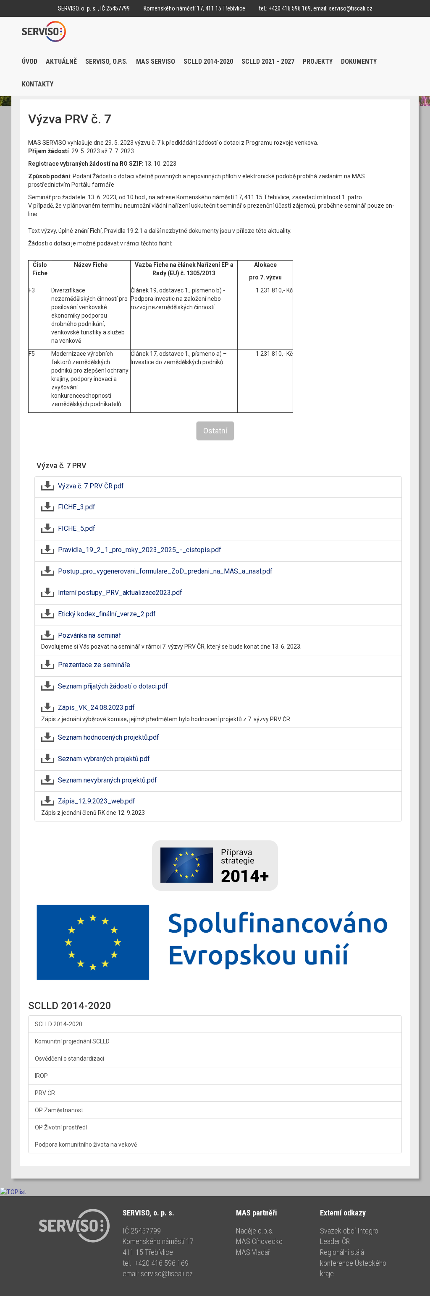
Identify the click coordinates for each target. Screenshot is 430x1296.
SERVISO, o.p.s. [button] (106, 61)
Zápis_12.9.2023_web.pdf (96, 801)
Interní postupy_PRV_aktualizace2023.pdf (120, 593)
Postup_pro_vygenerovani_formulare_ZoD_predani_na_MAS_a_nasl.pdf (165, 571)
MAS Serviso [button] (155, 61)
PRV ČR (45, 1093)
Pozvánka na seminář (89, 635)
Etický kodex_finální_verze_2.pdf (107, 614)
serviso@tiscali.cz (350, 8)
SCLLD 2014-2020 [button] (208, 61)
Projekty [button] (318, 61)
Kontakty (37, 84)
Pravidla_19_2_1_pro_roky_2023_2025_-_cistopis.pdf (139, 550)
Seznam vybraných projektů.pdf (104, 759)
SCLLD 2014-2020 (58, 1024)
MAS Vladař (253, 1252)
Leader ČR (335, 1241)
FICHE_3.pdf (76, 507)
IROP (41, 1075)
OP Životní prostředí (61, 1127)
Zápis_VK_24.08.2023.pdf (96, 708)
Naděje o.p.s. (255, 1230)
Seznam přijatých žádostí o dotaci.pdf (113, 686)
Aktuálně (61, 61)
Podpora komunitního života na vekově (86, 1144)
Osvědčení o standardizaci (69, 1058)
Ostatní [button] (215, 430)
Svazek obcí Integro (349, 1230)
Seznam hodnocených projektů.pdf (108, 737)
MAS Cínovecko (259, 1241)
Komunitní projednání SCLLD (72, 1041)
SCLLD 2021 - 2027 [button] (267, 61)
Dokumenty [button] (359, 61)
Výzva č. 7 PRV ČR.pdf (91, 486)
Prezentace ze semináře (94, 665)
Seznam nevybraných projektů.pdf (107, 780)
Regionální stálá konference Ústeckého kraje (353, 1263)
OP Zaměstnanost (59, 1110)
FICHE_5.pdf (76, 528)
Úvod (29, 61)
